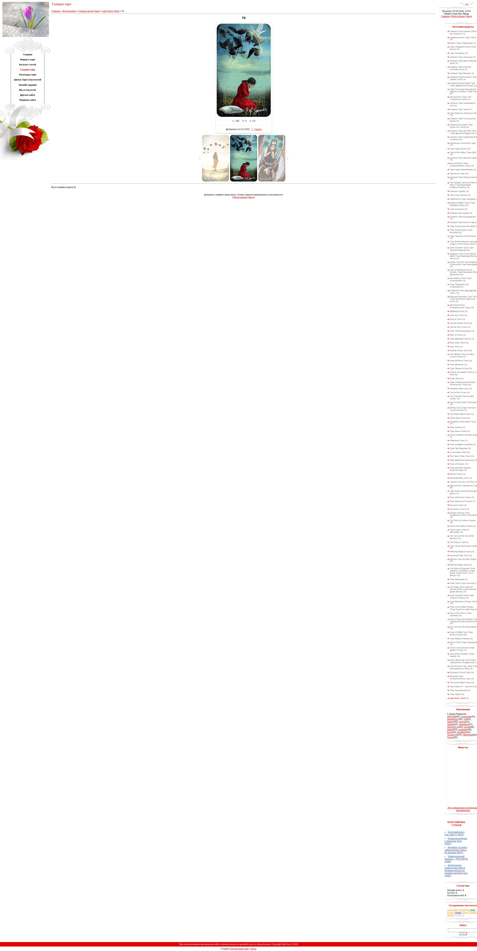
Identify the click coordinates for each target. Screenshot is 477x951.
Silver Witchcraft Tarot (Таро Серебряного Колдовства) (463, 661)
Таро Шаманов (457, 579)
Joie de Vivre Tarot (458, 327)
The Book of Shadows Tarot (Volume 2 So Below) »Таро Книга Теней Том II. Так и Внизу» (462, 571)
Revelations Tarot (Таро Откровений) (461, 279)
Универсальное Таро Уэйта (463, 37)
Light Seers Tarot (110, 11)
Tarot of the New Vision (460, 497)
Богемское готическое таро (463, 143)
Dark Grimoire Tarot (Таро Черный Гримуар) (462, 249)
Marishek (468, 735)
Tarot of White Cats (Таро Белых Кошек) (461, 633)
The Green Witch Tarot (460, 682)
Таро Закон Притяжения (461, 169)
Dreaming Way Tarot (459, 478)
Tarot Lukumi (456, 427)
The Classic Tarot (458, 542)
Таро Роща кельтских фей (462, 226)
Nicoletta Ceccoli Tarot (460, 672)
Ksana (450, 912)
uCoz (253, 948)
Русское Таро (456, 505)
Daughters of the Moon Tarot (463, 422)
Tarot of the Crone (458, 392)
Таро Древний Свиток (460, 339)
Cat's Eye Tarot (457, 315)
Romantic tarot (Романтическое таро (460, 677)
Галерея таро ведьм (459, 213)
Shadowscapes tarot (459, 388)
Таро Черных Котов (459, 368)
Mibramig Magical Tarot (460, 551)
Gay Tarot (454, 346)
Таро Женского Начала (461, 501)
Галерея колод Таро (88, 11)
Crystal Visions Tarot (459, 323)
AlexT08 (451, 716)
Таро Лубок (455, 694)
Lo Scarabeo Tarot (458, 452)
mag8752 (460, 915)
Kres (449, 732)
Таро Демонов (456, 364)
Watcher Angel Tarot (459, 565)
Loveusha (466, 716)
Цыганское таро (457, 173)
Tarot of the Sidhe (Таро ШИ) (463, 152)
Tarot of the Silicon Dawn (461, 526)
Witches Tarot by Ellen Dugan (463, 559)
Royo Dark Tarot (457, 343)
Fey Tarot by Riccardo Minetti (463, 627)
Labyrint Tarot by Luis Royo (462, 482)
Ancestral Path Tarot (459, 555)
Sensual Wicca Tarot (459, 360)
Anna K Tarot (456, 319)
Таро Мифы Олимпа (459, 638)
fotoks (450, 729)
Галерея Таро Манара (460, 73)
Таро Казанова (457, 209)
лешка (450, 724)
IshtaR (450, 915)
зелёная (462, 729)
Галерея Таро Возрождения (463, 217)
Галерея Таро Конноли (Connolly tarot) (460, 68)
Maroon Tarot (456, 474)
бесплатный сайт (239, 948)
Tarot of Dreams (457, 464)
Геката (258, 129)
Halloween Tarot (457, 440)
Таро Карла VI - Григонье (461, 686)
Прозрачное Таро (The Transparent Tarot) (460, 98)
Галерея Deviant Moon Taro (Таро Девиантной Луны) (462, 84)
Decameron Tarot (458, 509)
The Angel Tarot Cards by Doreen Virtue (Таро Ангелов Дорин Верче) (463, 589)
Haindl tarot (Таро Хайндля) (462, 199)
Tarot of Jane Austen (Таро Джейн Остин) (462, 649)
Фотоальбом (69, 11)
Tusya (450, 737)
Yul (465, 719)
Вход (251, 197)
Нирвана (463, 724)
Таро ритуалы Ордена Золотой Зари (460, 469)
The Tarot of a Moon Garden (463, 520)
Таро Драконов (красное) (462, 460)
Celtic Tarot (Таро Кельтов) (462, 583)
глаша (458, 912)
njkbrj (472, 910)
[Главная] (467, 5)
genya (462, 722)
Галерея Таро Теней (459, 109)
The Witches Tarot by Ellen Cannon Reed (462, 355)
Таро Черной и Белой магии (463, 236)
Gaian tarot (455, 378)
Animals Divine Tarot (459, 350)
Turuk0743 (452, 735)
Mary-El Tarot (456, 335)
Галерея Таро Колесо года (462, 222)
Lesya (467, 727)
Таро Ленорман (457, 53)
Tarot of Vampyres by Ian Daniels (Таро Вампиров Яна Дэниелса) (463, 272)
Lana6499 (452, 910)
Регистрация (240, 197)
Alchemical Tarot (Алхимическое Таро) (460, 306)
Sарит (450, 722)
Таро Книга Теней (458, 431)
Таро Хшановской (458, 690)
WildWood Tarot (457, 311)
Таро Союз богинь (458, 195)
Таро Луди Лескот (458, 149)
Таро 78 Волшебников (460, 331)
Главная (55, 11)
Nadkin (473, 912)
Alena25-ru (453, 727)
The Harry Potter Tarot (460, 456)
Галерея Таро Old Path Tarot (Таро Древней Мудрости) (463, 132)
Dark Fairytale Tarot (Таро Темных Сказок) (462, 596)
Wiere (465, 912)
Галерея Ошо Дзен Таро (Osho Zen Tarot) (461, 126)
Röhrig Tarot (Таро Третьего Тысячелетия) (463, 409)
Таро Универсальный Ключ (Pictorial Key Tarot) (463, 383)
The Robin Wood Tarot (460, 414)
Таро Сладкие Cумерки (461, 444)
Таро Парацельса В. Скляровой (459, 285)
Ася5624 (461, 732)
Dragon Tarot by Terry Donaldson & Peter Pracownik (463, 514)
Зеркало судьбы (457, 191)
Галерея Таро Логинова (461, 57)
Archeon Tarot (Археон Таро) (463, 158)
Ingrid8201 (452, 719)
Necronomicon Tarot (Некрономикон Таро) (460, 164)
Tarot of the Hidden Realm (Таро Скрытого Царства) (462, 608)
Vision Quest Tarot (458, 418)
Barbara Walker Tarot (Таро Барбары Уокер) (462, 204)
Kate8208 (464, 910)
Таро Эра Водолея (458, 448)
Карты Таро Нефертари (461, 43)
